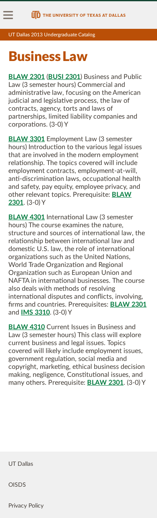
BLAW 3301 (26, 139)
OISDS (17, 485)
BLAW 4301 (26, 217)
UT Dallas (20, 464)
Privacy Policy (26, 506)
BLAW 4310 (26, 327)
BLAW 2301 (26, 77)
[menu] (8, 15)
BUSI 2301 (64, 77)
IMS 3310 (35, 312)
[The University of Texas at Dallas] (78, 15)
